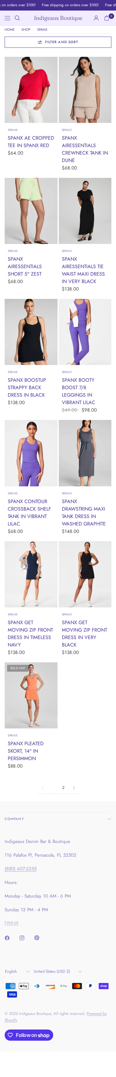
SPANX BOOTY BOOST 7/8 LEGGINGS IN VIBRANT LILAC (78, 391)
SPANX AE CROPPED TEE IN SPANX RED (31, 141)
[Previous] (9, 90)
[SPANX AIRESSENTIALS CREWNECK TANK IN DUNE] (85, 90)
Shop (25, 29)
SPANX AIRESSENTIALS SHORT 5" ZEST (25, 266)
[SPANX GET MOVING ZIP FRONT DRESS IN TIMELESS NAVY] (31, 574)
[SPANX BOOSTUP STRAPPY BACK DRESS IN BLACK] (31, 332)
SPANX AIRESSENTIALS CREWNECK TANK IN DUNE (85, 149)
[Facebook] (11, 938)
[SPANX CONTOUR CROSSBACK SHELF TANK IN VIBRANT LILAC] (31, 453)
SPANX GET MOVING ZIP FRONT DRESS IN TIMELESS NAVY (30, 633)
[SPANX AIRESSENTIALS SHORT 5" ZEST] (31, 211)
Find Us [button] (12, 923)
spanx (42, 29)
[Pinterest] (41, 938)
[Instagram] (26, 938)
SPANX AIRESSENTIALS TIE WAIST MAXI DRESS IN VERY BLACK (83, 270)
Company (14, 818)
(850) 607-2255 (21, 868)
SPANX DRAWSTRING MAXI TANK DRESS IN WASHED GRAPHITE (84, 512)
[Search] (17, 18)
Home (10, 29)
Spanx (13, 130)
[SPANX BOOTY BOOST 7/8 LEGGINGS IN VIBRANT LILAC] (85, 332)
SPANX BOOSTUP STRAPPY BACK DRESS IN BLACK (27, 387)
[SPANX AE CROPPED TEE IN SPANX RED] (31, 90)
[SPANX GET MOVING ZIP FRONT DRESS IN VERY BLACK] (85, 574)
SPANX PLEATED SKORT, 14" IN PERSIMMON (26, 751)
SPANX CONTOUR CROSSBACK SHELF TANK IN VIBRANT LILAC (29, 512)
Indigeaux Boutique (58, 18)
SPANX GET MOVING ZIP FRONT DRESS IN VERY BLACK (84, 633)
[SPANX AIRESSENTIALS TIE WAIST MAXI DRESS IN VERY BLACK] (85, 211)
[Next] (53, 90)
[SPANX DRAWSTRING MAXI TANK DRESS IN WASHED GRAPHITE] (85, 453)
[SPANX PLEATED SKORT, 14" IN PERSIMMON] (31, 695)
